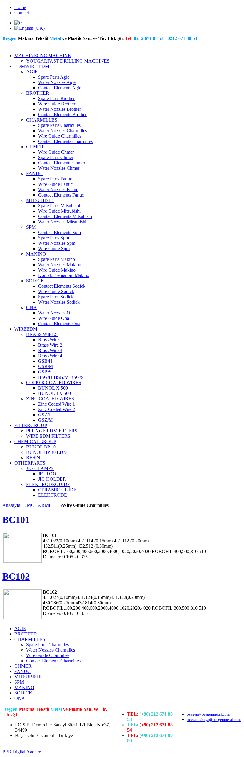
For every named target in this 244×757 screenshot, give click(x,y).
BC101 (16, 519)
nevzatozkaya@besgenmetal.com (214, 719)
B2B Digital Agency (21, 751)
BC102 (16, 576)
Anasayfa (11, 505)
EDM (25, 505)
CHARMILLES (46, 505)
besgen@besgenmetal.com (208, 714)
